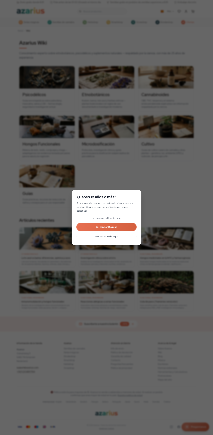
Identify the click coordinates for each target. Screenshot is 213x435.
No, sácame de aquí (106, 236)
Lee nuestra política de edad (106, 218)
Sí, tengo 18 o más (106, 227)
